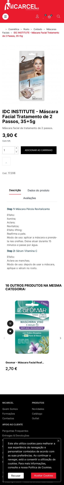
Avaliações (29, 198)
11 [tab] (39, 378)
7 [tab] (27, 378)
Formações (8, 413)
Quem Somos (10, 408)
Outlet (35, 418)
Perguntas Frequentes (15, 430)
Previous (3, 337)
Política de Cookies (39, 467)
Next (60, 337)
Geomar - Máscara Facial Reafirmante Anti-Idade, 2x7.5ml (25, 362)
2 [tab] (11, 378)
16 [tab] (55, 378)
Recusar (16, 475)
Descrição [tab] (15, 190)
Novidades (38, 408)
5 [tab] (21, 378)
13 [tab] (46, 378)
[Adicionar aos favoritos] (6, 161)
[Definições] (37, 16)
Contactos (8, 418)
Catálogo (37, 413)
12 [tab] (42, 378)
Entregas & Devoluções (15, 435)
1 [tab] (8, 378)
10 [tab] (36, 378)
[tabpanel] (32, 338)
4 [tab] (18, 378)
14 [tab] (49, 378)
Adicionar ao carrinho (39, 150)
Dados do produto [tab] (38, 190)
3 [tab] (14, 378)
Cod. (4, 173)
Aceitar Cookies (43, 475)
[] (10, 323)
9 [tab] (33, 378)
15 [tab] (52, 378)
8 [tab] (30, 378)
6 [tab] (24, 378)
